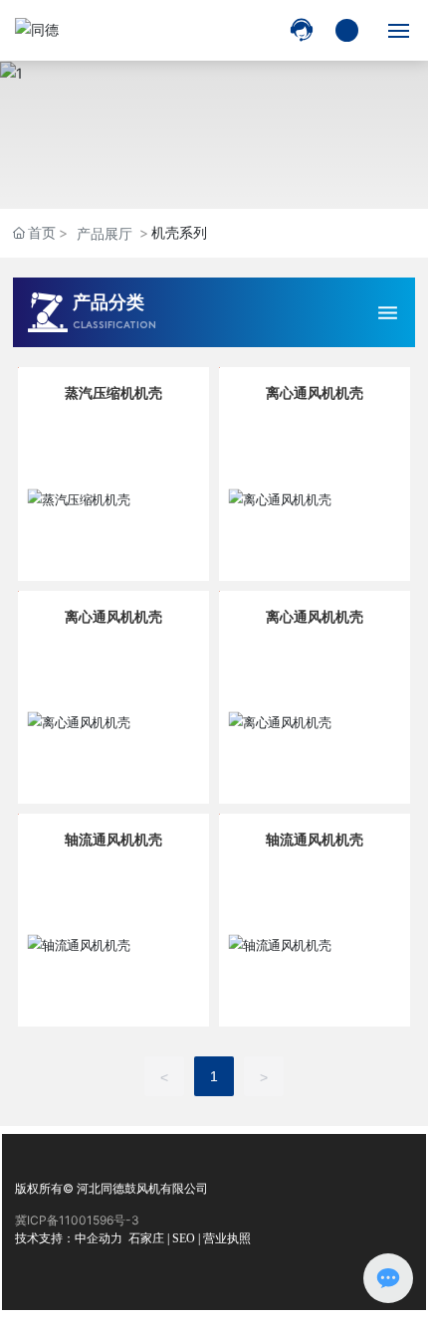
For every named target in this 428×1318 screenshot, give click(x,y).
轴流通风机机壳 (113, 839)
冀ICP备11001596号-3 (77, 1220)
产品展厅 (104, 233)
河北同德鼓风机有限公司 (142, 1188)
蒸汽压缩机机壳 (113, 392)
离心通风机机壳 (314, 392)
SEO (183, 1238)
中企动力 (98, 1238)
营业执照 (227, 1238)
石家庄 (146, 1238)
